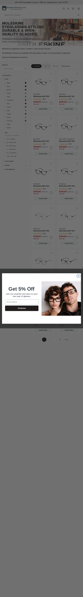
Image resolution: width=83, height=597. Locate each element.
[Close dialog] (78, 276)
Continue (22, 308)
